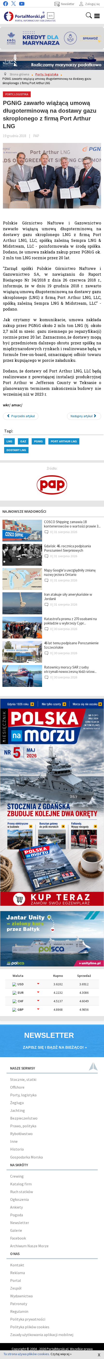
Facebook (18, 1238)
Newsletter (19, 1222)
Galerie (16, 1230)
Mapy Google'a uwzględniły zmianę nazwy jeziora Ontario (70, 572)
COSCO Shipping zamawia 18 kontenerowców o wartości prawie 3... (72, 524)
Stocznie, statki (23, 1079)
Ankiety (16, 1207)
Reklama (17, 1272)
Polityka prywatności (27, 1319)
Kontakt (17, 1264)
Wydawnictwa (21, 1295)
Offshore (17, 1087)
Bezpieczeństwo (23, 1118)
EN (51, 15)
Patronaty (18, 1303)
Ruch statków (21, 1191)
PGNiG (38, 441)
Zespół (15, 1288)
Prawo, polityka (23, 1125)
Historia (17, 1149)
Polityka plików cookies (29, 1326)
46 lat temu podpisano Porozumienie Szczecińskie (71, 645)
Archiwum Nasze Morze (29, 1245)
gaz (23, 441)
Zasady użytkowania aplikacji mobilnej (41, 1334)
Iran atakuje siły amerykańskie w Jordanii (68, 596)
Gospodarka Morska (26, 1157)
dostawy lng (16, 450)
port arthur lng (64, 441)
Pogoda (16, 1214)
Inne (14, 1141)
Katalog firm (21, 1183)
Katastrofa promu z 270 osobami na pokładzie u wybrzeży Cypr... (70, 620)
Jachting (17, 1110)
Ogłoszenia (19, 1199)
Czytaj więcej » (61, 1354)
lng (9, 441)
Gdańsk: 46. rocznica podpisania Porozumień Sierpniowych (67, 548)
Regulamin (19, 1311)
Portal (15, 1280)
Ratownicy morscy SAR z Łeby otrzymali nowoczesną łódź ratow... (70, 669)
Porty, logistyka (23, 1094)
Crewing (17, 1176)
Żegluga (17, 1102)
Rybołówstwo (21, 1133)
